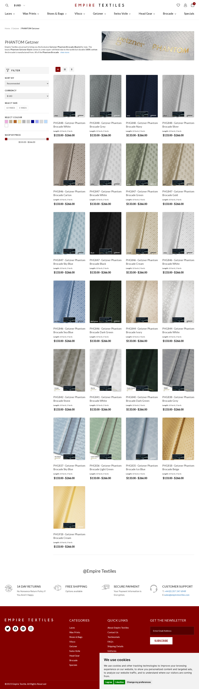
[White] (6, 125)
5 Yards (23, 108)
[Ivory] (28, 121)
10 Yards (10, 108)
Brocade (73, 660)
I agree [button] (108, 682)
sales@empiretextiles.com (176, 595)
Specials (73, 665)
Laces (72, 627)
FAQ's (110, 641)
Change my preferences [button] (139, 682)
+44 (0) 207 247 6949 (175, 591)
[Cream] (19, 121)
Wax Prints (74, 632)
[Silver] (41, 121)
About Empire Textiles (118, 627)
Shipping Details (115, 646)
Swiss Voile (74, 651)
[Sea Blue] (37, 121)
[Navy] (32, 121)
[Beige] (10, 121)
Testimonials (114, 637)
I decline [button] (119, 682)
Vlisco (72, 641)
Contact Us (113, 632)
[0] (192, 5)
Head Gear (74, 655)
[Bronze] (15, 121)
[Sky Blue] (45, 121)
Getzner (15, 28)
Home (7, 28)
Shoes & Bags (75, 637)
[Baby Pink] (6, 121)
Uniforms (112, 651)
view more (64, 52)
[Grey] (23, 121)
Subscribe (161, 640)
